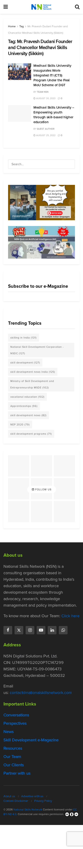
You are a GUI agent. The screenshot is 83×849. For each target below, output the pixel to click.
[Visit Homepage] (41, 7)
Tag (21, 26)
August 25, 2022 (46, 135)
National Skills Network (27, 809)
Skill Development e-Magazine (31, 740)
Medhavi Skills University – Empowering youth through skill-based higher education (53, 115)
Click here (70, 616)
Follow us (42, 489)
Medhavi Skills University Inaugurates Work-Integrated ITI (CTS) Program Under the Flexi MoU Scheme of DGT (52, 75)
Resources (12, 748)
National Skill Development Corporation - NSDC (37, 350)
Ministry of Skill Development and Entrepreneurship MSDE (32, 384)
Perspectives (15, 723)
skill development (25, 362)
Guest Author (45, 129)
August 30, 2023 (46, 98)
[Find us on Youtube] (41, 630)
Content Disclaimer (15, 801)
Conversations (16, 715)
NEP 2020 (20, 424)
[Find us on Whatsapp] (63, 630)
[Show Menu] (5, 7)
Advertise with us (32, 796)
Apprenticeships (24, 406)
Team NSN (42, 92)
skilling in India (23, 337)
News (8, 732)
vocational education (27, 397)
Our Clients (13, 765)
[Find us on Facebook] (7, 630)
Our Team (12, 757)
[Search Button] (77, 7)
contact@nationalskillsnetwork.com (41, 693)
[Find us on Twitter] (19, 630)
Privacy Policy (43, 801)
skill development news (28, 415)
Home (12, 26)
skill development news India (32, 372)
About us (9, 796)
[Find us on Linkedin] (52, 630)
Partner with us (16, 773)
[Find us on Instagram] (30, 630)
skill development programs (31, 434)
